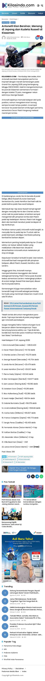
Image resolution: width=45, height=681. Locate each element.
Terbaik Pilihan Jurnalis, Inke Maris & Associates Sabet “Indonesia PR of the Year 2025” (25, 617)
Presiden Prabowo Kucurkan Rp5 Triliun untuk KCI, (25, 625)
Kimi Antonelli (25, 459)
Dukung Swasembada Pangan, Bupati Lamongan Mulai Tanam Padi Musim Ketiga (25, 592)
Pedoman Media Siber (10, 671)
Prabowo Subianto (11, 653)
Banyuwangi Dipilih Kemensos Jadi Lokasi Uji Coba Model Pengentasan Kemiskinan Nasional (11, 524)
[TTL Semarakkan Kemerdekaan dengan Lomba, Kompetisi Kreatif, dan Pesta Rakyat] (33, 491)
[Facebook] (28, 476)
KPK (5, 649)
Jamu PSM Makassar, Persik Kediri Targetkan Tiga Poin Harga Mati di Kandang (23, 600)
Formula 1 (13, 457)
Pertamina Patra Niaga (12, 646)
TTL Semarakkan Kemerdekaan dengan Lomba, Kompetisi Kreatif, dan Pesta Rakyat (32, 502)
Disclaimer (20, 668)
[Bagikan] (41, 38)
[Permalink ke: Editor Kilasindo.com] (4, 38)
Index (24, 671)
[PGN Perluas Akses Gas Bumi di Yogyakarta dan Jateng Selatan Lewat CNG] (12, 491)
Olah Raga (5, 22)
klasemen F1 (9, 462)
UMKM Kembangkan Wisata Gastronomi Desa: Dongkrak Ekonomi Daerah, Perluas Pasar (26, 608)
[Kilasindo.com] (18, 5)
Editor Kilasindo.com (13, 37)
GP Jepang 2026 (27, 457)
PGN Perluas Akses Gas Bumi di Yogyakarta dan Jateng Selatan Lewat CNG (11, 502)
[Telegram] (37, 476)
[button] (38, 5)
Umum (13, 22)
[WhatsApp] (41, 476)
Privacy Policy (7, 668)
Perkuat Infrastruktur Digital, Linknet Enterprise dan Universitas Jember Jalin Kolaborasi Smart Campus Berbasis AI (25, 634)
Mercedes (21, 462)
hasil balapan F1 (10, 459)
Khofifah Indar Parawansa (13, 659)
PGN (5, 656)
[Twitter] (33, 476)
